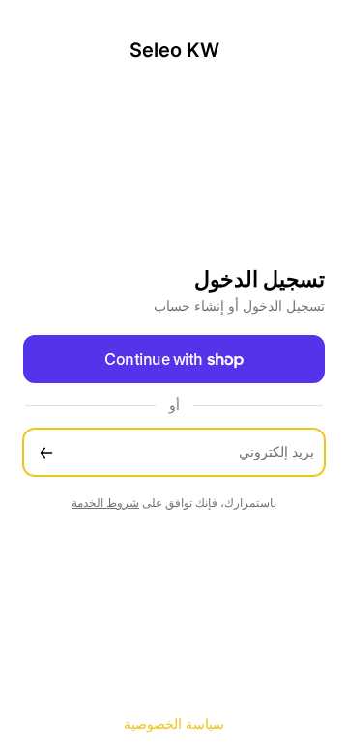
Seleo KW (174, 50)
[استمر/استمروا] (46, 452)
